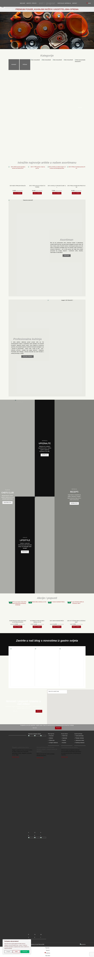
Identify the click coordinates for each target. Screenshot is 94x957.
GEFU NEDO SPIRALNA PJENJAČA (18, 185)
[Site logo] (47, 3)
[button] (17, 193)
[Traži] (4, 3)
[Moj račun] (84, 3)
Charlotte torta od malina (69, 747)
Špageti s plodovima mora (20, 747)
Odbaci (16, 951)
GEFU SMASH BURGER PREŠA (57, 621)
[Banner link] (14, 64)
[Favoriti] (6, 3)
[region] (17, 946)
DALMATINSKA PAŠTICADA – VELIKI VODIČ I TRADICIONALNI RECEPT (47, 749)
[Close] (29, 940)
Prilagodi (8, 951)
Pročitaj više (15, 757)
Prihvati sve (24, 951)
